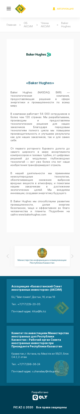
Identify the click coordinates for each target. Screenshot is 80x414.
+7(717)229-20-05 (28, 304)
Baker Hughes (66, 24)
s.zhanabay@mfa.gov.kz (45, 371)
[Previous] (8, 256)
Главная (11, 24)
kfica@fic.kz (39, 311)
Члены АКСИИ (45, 24)
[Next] (72, 256)
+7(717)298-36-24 (28, 364)
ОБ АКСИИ (28, 24)
